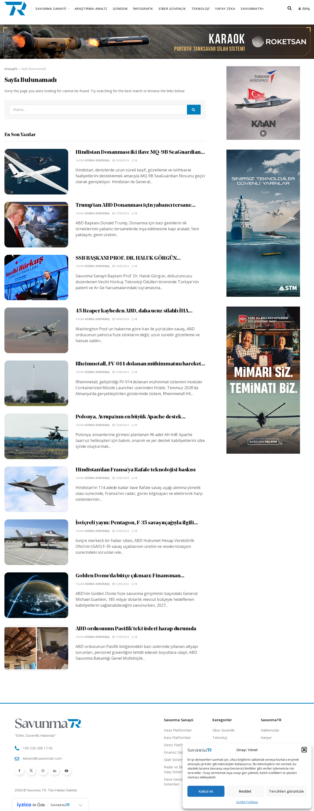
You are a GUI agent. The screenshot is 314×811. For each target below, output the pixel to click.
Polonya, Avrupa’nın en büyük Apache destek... (131, 417)
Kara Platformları (177, 737)
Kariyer (266, 737)
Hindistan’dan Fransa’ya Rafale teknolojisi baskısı (136, 470)
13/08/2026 (122, 372)
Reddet (245, 791)
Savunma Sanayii (50, 8)
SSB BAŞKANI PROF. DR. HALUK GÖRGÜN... (128, 258)
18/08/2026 (122, 160)
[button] (304, 749)
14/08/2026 (122, 266)
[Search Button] (194, 110)
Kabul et (206, 791)
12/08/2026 (122, 425)
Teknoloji (200, 8)
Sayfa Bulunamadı (33, 69)
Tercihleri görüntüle (286, 791)
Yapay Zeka (225, 8)
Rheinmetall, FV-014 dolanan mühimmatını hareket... (140, 364)
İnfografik (143, 8)
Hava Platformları (178, 730)
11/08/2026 (122, 637)
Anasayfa (10, 69)
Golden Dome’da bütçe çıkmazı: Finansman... (130, 576)
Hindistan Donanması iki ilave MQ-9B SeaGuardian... (140, 152)
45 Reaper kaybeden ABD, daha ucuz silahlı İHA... (134, 311)
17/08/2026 (122, 213)
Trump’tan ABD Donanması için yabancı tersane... (136, 205)
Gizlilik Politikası (247, 802)
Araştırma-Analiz (91, 8)
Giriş (305, 8)
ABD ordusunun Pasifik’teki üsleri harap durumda (136, 629)
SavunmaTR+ (252, 8)
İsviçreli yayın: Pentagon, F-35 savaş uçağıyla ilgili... (137, 523)
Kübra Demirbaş (97, 160)
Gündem (120, 8)
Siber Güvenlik (172, 8)
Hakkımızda (270, 730)
